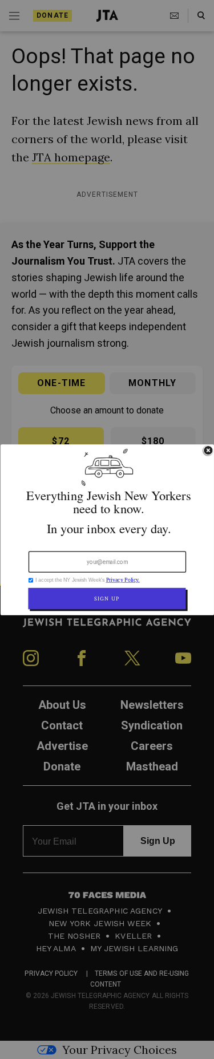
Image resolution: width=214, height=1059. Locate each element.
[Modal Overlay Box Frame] (107, 529)
